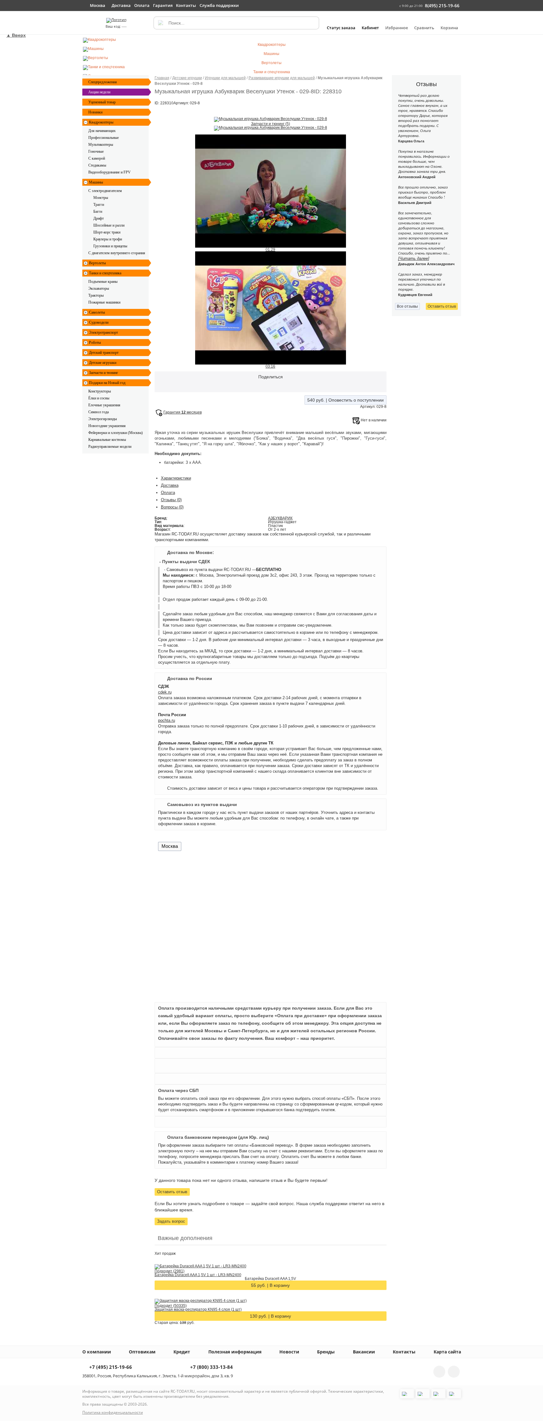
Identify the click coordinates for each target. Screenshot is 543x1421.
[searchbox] (236, 23)
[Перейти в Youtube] (454, 1372)
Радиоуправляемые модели (109, 446)
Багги (97, 211)
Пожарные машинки (104, 302)
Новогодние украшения (107, 426)
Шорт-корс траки (106, 232)
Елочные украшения (104, 405)
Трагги (98, 204)
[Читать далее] (413, 258)
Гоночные (96, 151)
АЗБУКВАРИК (280, 518)
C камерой (96, 158)
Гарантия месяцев (182, 412)
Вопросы (172, 507)
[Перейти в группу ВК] (439, 1372)
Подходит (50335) (171, 1305)
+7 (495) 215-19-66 (110, 1367)
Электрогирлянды (102, 419)
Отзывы (171, 499)
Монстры (100, 197)
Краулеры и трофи (107, 239)
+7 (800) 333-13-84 (211, 1367)
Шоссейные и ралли (108, 225)
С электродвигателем (105, 191)
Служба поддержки (219, 5)
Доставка (169, 485)
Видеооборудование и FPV (109, 172)
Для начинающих (102, 131)
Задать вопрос (171, 1221)
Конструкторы (99, 391)
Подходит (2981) (169, 1271)
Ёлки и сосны (98, 398)
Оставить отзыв (172, 1191)
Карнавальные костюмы (107, 439)
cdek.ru (165, 692)
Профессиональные (103, 137)
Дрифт (98, 218)
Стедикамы (97, 165)
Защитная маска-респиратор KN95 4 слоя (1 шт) (198, 1309)
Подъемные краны (103, 281)
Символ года (98, 412)
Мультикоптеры (100, 144)
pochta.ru (166, 720)
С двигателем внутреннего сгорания (116, 253)
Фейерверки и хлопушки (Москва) (115, 433)
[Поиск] (160, 23)
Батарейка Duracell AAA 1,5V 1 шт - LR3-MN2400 (198, 1275)
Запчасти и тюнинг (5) (270, 124)
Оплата (168, 492)
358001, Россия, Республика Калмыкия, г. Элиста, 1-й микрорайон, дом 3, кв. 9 (157, 1376)
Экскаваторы (98, 288)
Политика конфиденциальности (112, 1412)
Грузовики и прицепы (110, 246)
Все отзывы (407, 306)
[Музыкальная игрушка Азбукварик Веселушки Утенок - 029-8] (270, 119)
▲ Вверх (16, 35)
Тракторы (96, 295)
